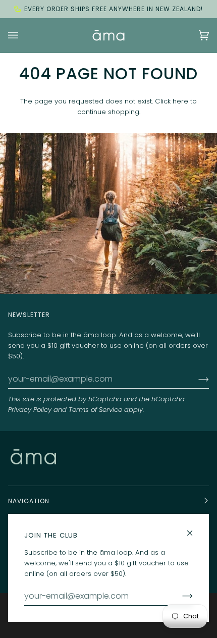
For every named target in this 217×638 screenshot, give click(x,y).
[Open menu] (23, 35)
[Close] (194, 529)
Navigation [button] (28, 501)
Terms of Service (95, 409)
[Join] (195, 379)
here (180, 101)
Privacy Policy (29, 409)
